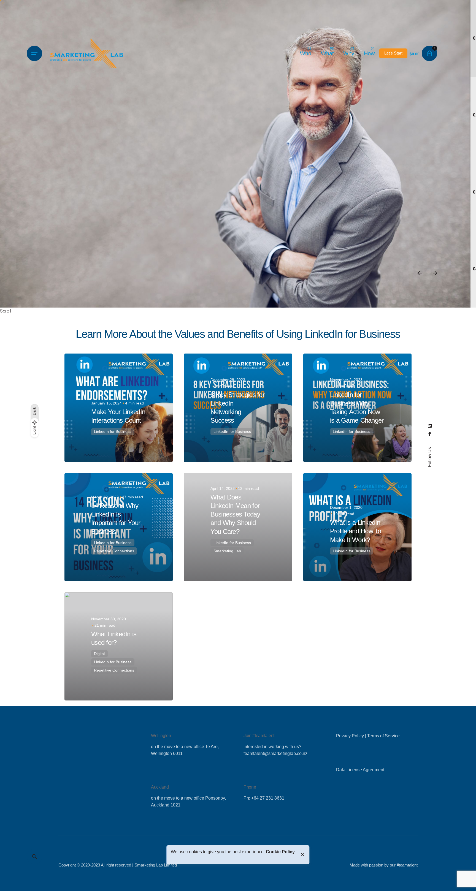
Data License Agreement (360, 769)
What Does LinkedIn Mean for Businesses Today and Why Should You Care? (235, 514)
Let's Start (393, 53)
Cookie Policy (280, 851)
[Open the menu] (34, 53)
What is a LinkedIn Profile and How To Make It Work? (355, 531)
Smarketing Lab (227, 551)
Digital (99, 653)
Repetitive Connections (114, 551)
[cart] (429, 53)
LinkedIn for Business (112, 431)
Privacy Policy (350, 735)
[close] (302, 854)
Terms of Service (383, 735)
